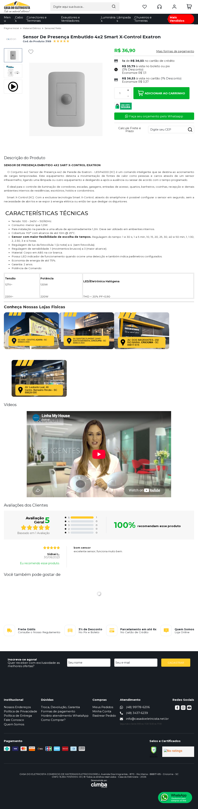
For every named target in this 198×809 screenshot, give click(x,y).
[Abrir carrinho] (189, 6)
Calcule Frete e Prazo (129, 129)
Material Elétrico (32, 28)
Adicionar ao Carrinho (165, 93)
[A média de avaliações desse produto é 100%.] (61, 41)
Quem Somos (14, 724)
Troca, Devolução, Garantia (60, 707)
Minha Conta (101, 711)
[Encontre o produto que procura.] (113, 6)
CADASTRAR (176, 662)
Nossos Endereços (17, 707)
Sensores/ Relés (53, 28)
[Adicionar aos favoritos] (30, 52)
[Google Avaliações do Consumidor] (178, 751)
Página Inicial (12, 28)
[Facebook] (177, 709)
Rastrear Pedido (104, 715)
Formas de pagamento (58, 711)
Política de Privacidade (20, 711)
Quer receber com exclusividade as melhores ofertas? (34, 664)
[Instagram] (183, 709)
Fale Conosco (14, 720)
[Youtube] (189, 709)
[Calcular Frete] (190, 129)
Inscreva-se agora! (22, 659)
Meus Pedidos (102, 707)
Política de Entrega (18, 715)
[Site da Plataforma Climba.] (99, 784)
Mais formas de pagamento (175, 51)
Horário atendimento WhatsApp (65, 715)
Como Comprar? (53, 720)
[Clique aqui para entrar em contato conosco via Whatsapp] (175, 797)
